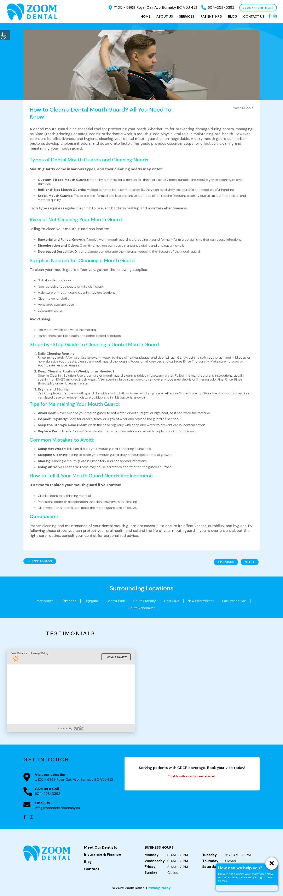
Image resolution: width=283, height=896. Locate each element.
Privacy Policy (159, 888)
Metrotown (45, 601)
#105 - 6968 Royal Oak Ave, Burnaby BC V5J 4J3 (155, 7)
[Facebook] (269, 16)
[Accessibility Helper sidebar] (5, 35)
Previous (226, 562)
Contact (91, 869)
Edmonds (69, 601)
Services (187, 16)
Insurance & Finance (102, 855)
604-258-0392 (221, 7)
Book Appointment (258, 8)
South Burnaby (144, 601)
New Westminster (201, 601)
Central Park (115, 601)
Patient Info (211, 16)
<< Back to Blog (40, 561)
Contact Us (253, 16)
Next (249, 562)
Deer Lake (171, 601)
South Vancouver (141, 608)
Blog (232, 16)
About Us (164, 16)
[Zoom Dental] (32, 11)
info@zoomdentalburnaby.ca (57, 808)
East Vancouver (234, 601)
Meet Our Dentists (100, 848)
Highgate (91, 601)
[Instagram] (275, 16)
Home (145, 16)
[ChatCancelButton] (271, 863)
